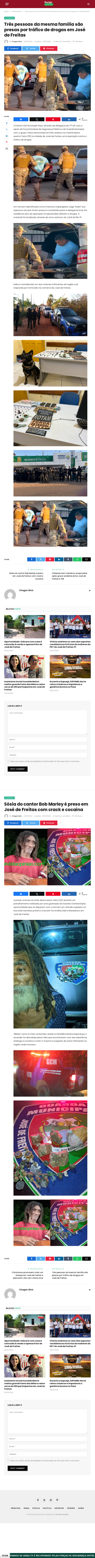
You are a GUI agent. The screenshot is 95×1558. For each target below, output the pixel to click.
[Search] (88, 4)
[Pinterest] (6, 142)
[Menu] (7, 4)
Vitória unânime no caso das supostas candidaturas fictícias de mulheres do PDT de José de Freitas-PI (70, 644)
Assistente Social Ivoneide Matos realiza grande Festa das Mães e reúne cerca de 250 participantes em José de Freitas (24, 685)
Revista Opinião (62, 1514)
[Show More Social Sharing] (60, 48)
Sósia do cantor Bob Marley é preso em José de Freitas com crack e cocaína (26, 576)
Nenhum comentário (63, 41)
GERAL (26, 1508)
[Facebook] (6, 123)
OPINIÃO (71, 1508)
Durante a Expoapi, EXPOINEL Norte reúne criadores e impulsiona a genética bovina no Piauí (68, 684)
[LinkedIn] (6, 135)
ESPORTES (59, 1508)
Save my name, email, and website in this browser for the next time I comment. (45, 761)
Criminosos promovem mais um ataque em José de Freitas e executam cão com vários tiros (27, 1275)
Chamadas (9, 18)
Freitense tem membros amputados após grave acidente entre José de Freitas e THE (69, 576)
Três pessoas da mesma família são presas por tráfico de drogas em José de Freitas (70, 1275)
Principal (16, 1508)
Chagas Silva (17, 41)
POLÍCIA (36, 1508)
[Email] (6, 148)
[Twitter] (6, 129)
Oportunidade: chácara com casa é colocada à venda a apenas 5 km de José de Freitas (23, 644)
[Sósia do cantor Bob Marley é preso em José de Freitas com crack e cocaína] (47, 856)
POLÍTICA (47, 1508)
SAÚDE (81, 1508)
